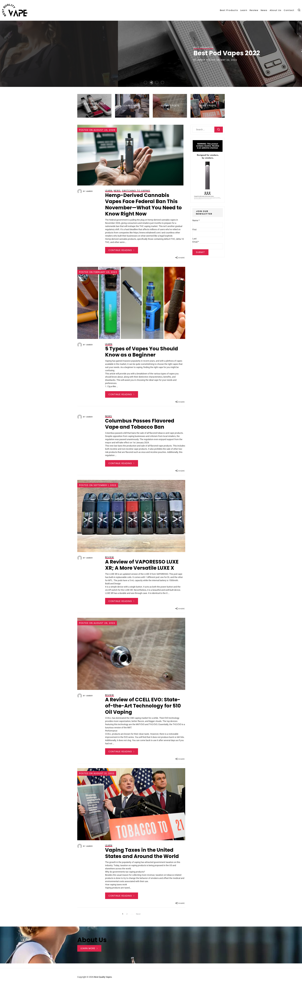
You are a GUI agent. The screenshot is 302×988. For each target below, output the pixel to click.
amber (225, 59)
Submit (200, 252)
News (264, 10)
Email (195, 242)
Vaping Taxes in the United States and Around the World (142, 853)
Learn (243, 10)
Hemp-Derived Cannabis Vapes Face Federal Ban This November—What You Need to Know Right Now (143, 204)
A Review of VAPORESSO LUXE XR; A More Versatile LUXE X (141, 565)
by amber (88, 191)
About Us (275, 10)
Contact (289, 10)
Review (254, 10)
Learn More (88, 948)
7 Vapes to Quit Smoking (256, 53)
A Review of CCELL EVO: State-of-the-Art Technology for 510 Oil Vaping (143, 706)
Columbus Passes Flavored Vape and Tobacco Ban (139, 424)
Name (196, 220)
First (194, 229)
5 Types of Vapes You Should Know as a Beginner (141, 351)
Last (194, 238)
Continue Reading (120, 250)
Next (138, 914)
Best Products (229, 10)
